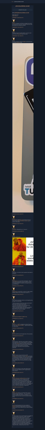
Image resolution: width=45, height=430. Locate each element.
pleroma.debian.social (22, 6)
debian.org (21, 219)
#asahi (13, 407)
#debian (14, 406)
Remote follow (22, 9)
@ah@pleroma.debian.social (21, 12)
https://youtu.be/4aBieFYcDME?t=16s (19, 316)
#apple (24, 41)
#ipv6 (18, 343)
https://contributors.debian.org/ (23, 220)
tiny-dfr (13, 405)
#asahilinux (18, 42)
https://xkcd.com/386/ (20, 325)
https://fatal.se (15, 15)
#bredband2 (14, 356)
